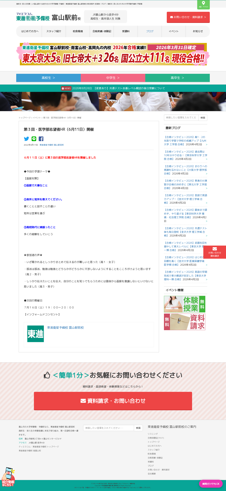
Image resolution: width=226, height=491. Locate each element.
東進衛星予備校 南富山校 (30, 450)
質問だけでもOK (210, 483)
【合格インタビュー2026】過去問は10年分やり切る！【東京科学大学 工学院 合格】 (185, 155)
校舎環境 (78, 31)
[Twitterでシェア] (27, 140)
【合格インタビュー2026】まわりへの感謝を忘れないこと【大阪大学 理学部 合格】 (185, 169)
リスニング (153, 433)
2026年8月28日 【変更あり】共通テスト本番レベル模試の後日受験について (114, 88)
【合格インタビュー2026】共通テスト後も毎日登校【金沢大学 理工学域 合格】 (185, 232)
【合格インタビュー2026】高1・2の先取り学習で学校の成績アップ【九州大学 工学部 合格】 (185, 140)
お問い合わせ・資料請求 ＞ (189, 17)
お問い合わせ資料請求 (214, 254)
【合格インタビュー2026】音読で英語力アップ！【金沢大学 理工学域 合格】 (185, 199)
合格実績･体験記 (101, 31)
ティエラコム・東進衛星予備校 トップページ (39, 446)
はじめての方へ (30, 31)
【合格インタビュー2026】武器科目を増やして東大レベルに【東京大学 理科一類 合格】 (185, 246)
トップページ (25, 117)
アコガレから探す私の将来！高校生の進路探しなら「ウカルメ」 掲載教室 (113, 484)
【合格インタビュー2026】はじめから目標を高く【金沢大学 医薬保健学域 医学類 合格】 (185, 261)
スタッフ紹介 (53, 31)
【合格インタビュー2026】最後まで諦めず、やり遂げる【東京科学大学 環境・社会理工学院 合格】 (185, 213)
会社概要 (152, 473)
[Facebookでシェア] (42, 140)
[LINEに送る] (35, 140)
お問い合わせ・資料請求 (159, 469)
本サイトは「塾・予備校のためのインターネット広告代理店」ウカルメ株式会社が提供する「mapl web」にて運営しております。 (113, 488)
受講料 (126, 31)
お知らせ (198, 31)
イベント (174, 31)
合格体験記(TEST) (156, 437)
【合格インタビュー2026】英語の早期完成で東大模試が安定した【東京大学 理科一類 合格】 (185, 275)
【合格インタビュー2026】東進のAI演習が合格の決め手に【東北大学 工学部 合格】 (185, 184)
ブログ (150, 31)
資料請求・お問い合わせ (116, 400)
